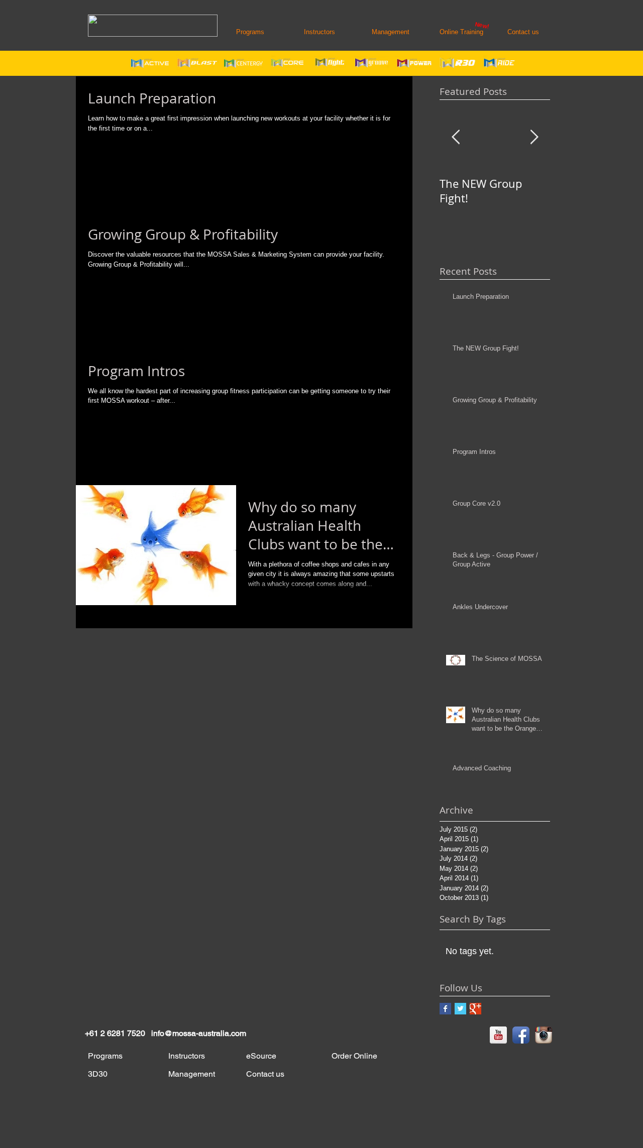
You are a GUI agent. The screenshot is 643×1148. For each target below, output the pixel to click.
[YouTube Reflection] (498, 1035)
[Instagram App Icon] (543, 1035)
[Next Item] (534, 137)
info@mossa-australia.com (198, 1033)
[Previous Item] (455, 137)
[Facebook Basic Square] (445, 1008)
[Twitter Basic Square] (460, 1008)
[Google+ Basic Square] (475, 1008)
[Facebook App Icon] (520, 1035)
